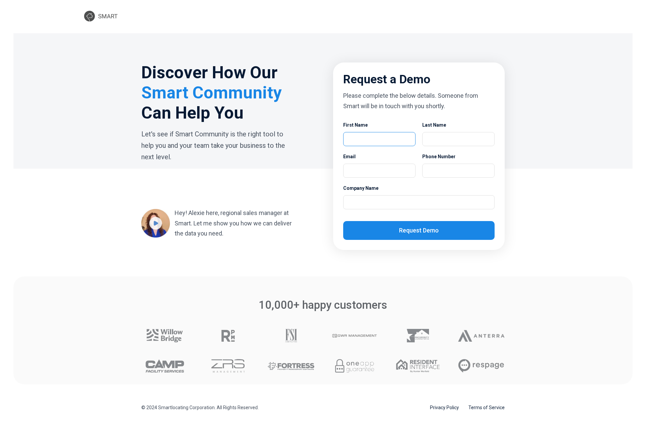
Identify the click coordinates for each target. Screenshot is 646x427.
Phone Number (439, 156)
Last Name (434, 125)
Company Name (361, 188)
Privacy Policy (444, 407)
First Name (355, 125)
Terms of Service (486, 407)
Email (349, 156)
